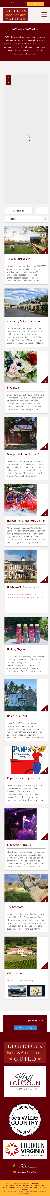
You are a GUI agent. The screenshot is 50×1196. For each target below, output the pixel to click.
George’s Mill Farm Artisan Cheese (26, 454)
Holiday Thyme (16, 649)
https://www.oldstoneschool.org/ (21, 594)
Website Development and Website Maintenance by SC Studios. (25, 1192)
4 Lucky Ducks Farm (18, 259)
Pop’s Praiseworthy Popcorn (23, 778)
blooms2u (13, 387)
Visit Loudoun (15, 973)
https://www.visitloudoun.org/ (20, 980)
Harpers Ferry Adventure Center (26, 520)
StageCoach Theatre (19, 844)
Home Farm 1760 (17, 716)
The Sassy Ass (15, 907)
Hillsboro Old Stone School (23, 587)
